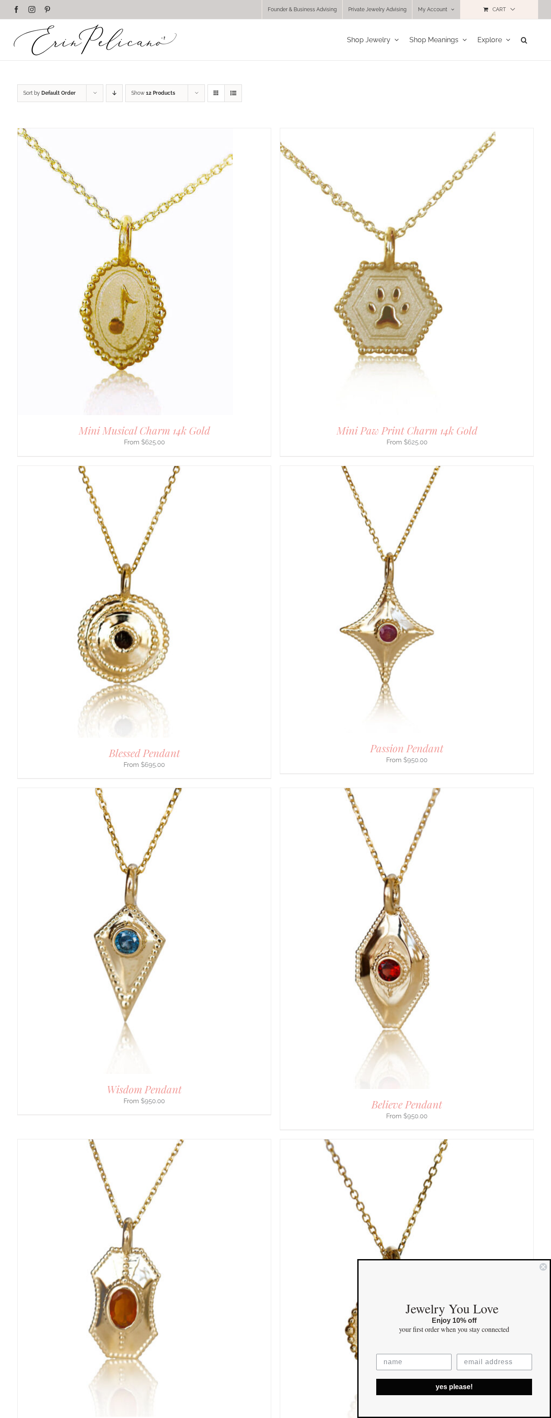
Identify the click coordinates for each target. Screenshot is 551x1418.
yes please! (454, 1386)
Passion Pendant (406, 748)
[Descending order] (114, 93)
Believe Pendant (406, 1104)
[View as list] (233, 93)
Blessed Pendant (144, 753)
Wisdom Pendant (144, 1089)
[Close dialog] (543, 1267)
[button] (524, 39)
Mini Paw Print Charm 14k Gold (407, 430)
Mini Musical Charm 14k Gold (144, 430)
